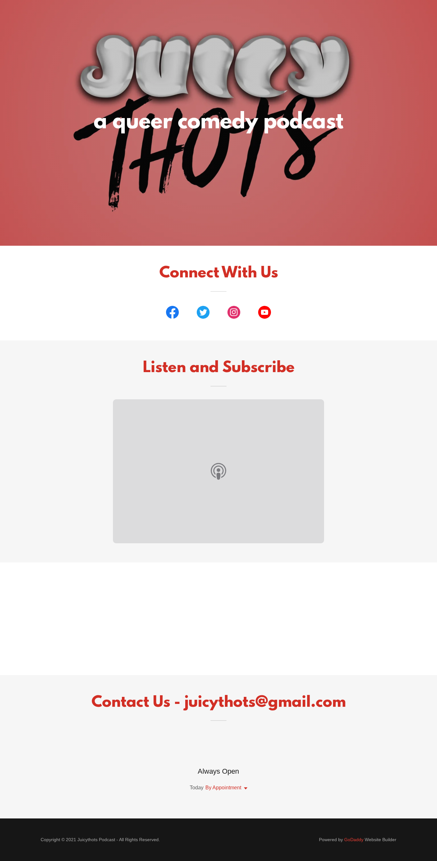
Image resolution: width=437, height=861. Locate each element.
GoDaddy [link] (353, 839)
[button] (244, 788)
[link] (172, 314)
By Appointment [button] (223, 787)
